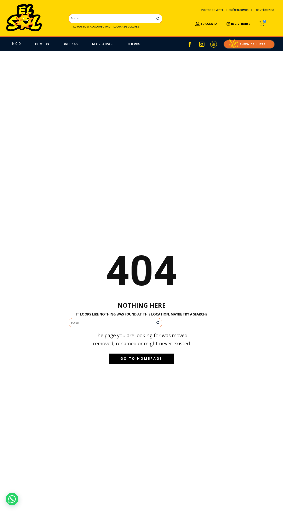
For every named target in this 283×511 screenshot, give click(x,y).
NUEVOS (133, 44)
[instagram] (201, 44)
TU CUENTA (208, 24)
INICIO (16, 44)
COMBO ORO (103, 26)
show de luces (249, 44)
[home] (24, 17)
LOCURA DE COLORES (126, 26)
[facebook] (190, 44)
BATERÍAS (70, 44)
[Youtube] (213, 44)
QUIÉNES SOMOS (239, 10)
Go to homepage (141, 358)
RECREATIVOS (103, 44)
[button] (12, 499)
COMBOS (42, 44)
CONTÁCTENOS (265, 10)
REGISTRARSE (240, 24)
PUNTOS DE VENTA (212, 10)
